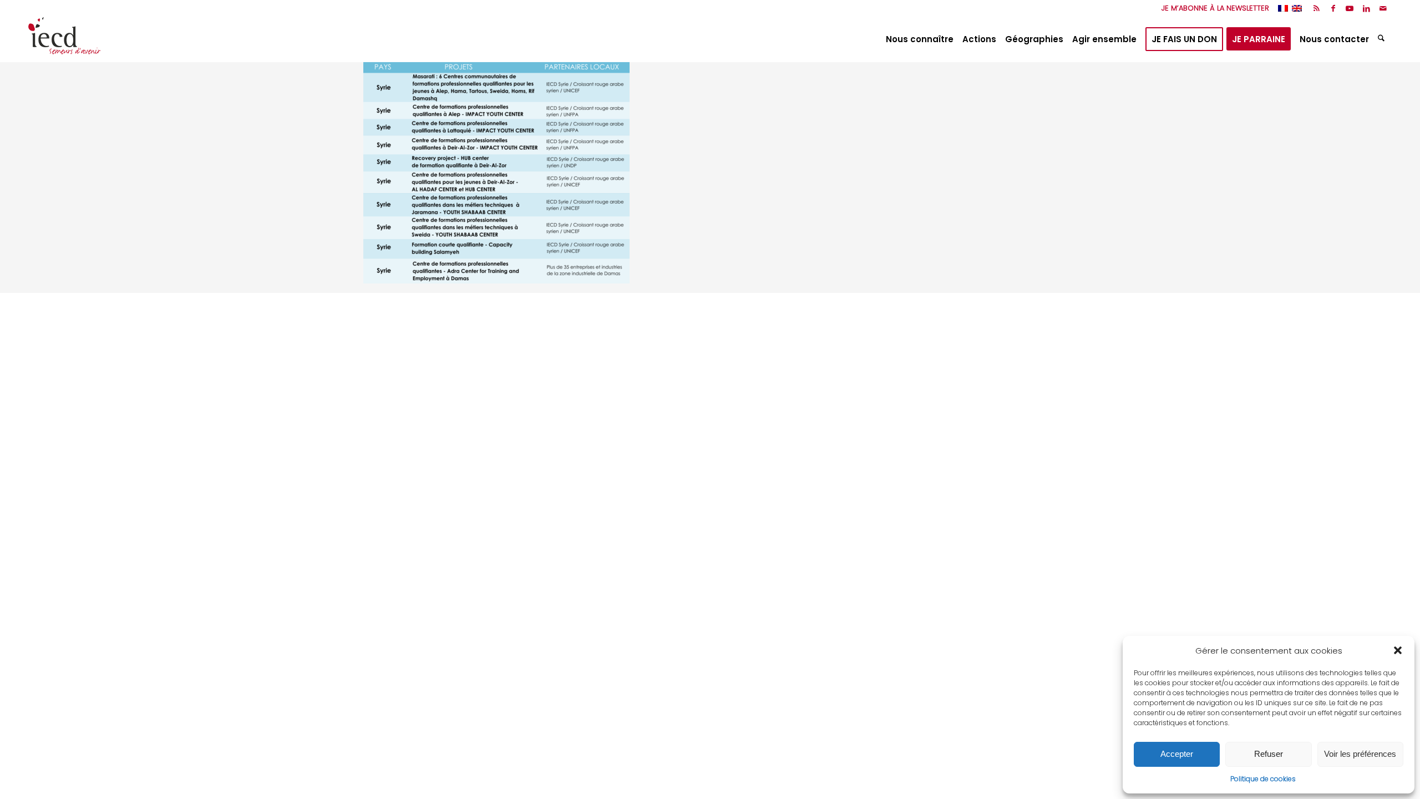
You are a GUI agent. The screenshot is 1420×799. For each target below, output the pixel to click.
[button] (1397, 650)
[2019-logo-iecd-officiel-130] (64, 39)
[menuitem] (1212, 8)
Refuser (1268, 753)
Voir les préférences (1360, 753)
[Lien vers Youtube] (1350, 8)
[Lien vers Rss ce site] (1317, 8)
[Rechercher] (1382, 39)
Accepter (1176, 753)
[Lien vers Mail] (1383, 8)
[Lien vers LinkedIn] (1366, 8)
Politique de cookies (1263, 778)
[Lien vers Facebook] (1333, 8)
